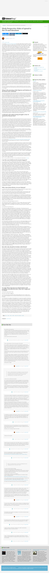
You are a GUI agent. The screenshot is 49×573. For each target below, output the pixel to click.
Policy (31, 21)
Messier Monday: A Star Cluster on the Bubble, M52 (8, 550)
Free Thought (9, 22)
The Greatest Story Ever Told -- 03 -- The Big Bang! (24, 550)
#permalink (26, 340)
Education (27, 21)
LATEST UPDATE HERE (5, 42)
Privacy (17, 567)
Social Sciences (22, 21)
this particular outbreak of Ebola (11, 43)
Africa (6, 315)
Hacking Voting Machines (37, 90)
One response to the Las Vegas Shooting (39, 111)
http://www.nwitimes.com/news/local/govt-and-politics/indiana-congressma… (16, 479)
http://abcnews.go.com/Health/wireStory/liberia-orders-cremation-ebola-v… (16, 454)
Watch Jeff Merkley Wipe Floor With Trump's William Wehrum (39, 116)
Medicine (34, 21)
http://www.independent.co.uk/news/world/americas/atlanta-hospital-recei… (16, 476)
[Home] (9, 19)
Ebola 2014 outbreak (18, 315)
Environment (16, 21)
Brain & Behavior (40, 21)
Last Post (34, 81)
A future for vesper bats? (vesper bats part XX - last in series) (40, 550)
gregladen (4, 25)
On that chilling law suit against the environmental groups (39, 101)
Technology (4, 22)
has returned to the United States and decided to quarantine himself (19, 139)
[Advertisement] (24, 8)
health (13, 315)
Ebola (8, 315)
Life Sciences (4, 21)
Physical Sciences (10, 21)
